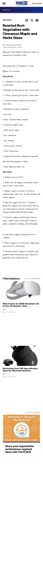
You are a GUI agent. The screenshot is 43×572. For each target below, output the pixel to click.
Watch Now (36, 3)
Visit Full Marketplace (32, 278)
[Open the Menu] (4, 3)
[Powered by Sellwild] (37, 412)
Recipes (7, 20)
